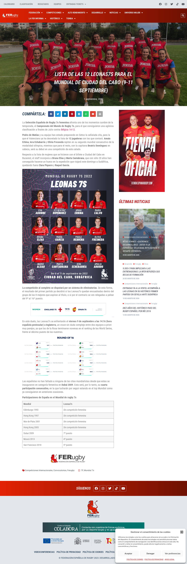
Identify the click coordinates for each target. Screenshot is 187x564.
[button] (182, 532)
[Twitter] (171, 4)
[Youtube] (183, 4)
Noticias (114, 12)
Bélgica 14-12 (68, 129)
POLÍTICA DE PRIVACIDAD (154, 559)
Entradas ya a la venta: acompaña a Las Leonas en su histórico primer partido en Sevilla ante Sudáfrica (141, 291)
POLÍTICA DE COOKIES (135, 559)
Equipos (57, 4)
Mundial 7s (89, 470)
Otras (146, 264)
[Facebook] (160, 4)
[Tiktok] (177, 4)
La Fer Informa (36, 18)
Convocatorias (59, 470)
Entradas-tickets (74, 4)
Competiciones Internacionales (39, 470)
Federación (34, 12)
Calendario (9, 4)
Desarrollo (97, 12)
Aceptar (128, 553)
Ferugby (71, 470)
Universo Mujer (132, 12)
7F (82, 470)
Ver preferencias (172, 553)
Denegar (150, 553)
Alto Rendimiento (76, 12)
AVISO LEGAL (169, 559)
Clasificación (26, 4)
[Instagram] (166, 4)
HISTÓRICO (55, 18)
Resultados (43, 4)
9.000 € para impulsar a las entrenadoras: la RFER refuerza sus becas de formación (141, 271)
